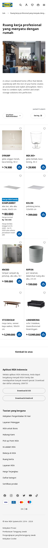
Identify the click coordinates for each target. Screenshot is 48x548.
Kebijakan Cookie (10, 539)
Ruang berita (8, 459)
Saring (36, 115)
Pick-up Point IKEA (11, 440)
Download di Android (24, 398)
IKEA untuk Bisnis (10, 428)
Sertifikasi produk (10, 484)
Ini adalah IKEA (9, 447)
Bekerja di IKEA (9, 453)
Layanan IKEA (9, 465)
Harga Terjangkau (10, 471)
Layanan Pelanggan (11, 422)
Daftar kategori (9, 477)
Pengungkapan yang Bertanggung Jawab (19, 535)
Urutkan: (12, 115)
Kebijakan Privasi (9, 528)
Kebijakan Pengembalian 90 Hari (17, 416)
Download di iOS (24, 391)
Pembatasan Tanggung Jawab (15, 531)
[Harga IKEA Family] (12, 187)
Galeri (4, 13)
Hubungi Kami (9, 434)
